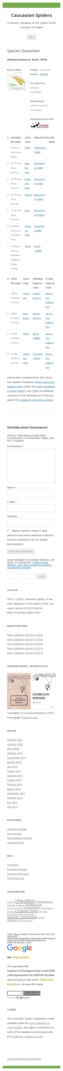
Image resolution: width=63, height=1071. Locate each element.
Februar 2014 (14, 784)
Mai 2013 (12, 806)
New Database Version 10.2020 (25, 639)
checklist (25, 900)
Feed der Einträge (17, 869)
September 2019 (16, 757)
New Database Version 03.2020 (25, 643)
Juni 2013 (12, 802)
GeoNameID (31, 908)
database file (33, 905)
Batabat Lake (27, 168)
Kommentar (15, 446)
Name (11, 487)
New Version (14, 833)
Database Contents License (36, 400)
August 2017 (14, 771)
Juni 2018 (12, 766)
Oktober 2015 (15, 775)
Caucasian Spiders (31, 15)
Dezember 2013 (16, 793)
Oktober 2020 (15, 744)
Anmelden (13, 864)
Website (12, 516)
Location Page (26, 911)
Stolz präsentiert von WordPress (24, 1058)
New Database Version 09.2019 (25, 652)
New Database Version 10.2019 (25, 648)
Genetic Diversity (15, 908)
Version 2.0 (28, 920)
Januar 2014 (14, 789)
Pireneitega (12, 914)
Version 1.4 (14, 920)
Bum (27, 210)
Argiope (10, 902)
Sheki (28, 246)
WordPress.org (15, 878)
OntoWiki (43, 911)
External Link (29, 717)
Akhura (28, 194)
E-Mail (12, 501)
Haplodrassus (46, 908)
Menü (31, 36)
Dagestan (11, 905)
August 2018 (14, 762)
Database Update (17, 829)
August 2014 (14, 780)
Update (41, 917)
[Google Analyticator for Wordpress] (23, 997)
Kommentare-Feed (18, 874)
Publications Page (26, 914)
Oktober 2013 (15, 798)
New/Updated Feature (19, 838)
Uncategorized (15, 842)
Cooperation (44, 902)
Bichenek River (28, 184)
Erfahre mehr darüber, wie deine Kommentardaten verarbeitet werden (29, 565)
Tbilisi (28, 147)
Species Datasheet (22, 917)
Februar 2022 (14, 739)
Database (20, 905)
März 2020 (13, 748)
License (10, 911)
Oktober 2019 (15, 753)
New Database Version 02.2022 (25, 635)
